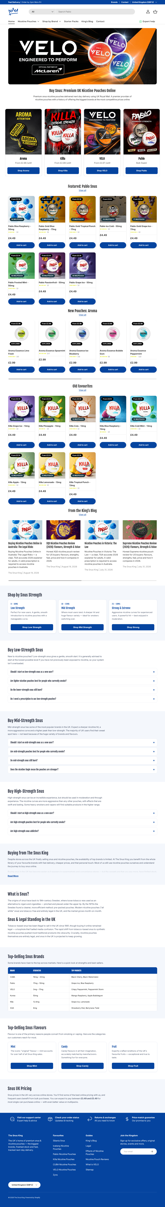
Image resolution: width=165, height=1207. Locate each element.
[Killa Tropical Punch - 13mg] (82, 465)
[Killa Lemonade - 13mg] (52, 465)
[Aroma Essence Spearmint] (52, 333)
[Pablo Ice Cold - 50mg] (113, 209)
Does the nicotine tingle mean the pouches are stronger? (34, 769)
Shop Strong (133, 627)
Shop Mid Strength (82, 627)
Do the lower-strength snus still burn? (26, 689)
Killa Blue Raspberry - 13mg (110, 427)
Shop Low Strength (31, 627)
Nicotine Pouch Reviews (97, 1159)
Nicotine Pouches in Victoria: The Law (101, 545)
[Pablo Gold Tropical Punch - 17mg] (82, 209)
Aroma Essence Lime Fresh (18, 352)
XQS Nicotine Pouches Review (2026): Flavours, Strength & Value (63, 545)
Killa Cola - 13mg (77, 426)
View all (82, 190)
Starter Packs (71, 21)
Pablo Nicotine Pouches (64, 1154)
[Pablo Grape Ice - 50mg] (82, 265)
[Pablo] (141, 131)
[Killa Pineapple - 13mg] (52, 409)
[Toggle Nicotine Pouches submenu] (38, 21)
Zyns (55, 1174)
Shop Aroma (23, 170)
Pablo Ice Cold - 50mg (111, 226)
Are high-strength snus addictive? (24, 831)
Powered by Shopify (32, 1197)
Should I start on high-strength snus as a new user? (32, 813)
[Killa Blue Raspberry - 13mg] (113, 409)
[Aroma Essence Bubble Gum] (113, 333)
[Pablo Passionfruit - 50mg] (52, 265)
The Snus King (19, 1197)
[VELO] (102, 131)
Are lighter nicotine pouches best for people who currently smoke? (38, 681)
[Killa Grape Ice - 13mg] (21, 409)
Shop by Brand (50, 21)
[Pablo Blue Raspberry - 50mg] (21, 209)
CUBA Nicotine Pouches (64, 1164)
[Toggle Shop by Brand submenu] (59, 21)
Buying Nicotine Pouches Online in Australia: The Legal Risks (25, 545)
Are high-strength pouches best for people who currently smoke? (37, 822)
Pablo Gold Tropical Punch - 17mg (82, 228)
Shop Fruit (133, 1066)
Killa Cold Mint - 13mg (141, 426)
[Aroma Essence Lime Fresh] (21, 333)
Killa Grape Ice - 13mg (19, 426)
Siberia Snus (59, 1140)
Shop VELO (102, 170)
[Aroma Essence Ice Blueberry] (82, 333)
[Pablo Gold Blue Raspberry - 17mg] (52, 209)
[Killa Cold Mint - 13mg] (143, 409)
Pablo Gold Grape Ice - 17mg (141, 228)
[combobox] (82, 11)
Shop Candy (82, 1066)
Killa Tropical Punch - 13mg (79, 484)
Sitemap (90, 1169)
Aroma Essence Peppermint (138, 352)
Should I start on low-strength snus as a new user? (31, 671)
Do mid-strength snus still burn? (24, 760)
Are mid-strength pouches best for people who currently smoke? (37, 751)
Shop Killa (63, 170)
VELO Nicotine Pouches (64, 1169)
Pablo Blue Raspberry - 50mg (19, 228)
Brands (114, 2)
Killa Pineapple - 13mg (49, 426)
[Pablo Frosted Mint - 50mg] (21, 265)
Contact (124, 2)
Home (11, 21)
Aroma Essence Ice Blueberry (78, 352)
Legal (88, 1146)
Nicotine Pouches (27, 21)
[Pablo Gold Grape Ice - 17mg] (143, 209)
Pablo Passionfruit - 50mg (52, 282)
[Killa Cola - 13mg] (82, 409)
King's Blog (87, 21)
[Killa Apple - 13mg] (21, 465)
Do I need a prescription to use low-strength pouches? (33, 698)
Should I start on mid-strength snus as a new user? (32, 742)
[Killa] (63, 131)
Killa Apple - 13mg (17, 482)
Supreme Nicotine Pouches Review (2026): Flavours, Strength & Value (140, 545)
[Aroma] (23, 131)
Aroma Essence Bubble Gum (111, 352)
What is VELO (92, 1164)
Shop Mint (32, 1066)
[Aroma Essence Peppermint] (143, 333)
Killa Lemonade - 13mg (50, 482)
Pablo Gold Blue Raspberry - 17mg (47, 228)
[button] (155, 11)
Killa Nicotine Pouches (63, 1159)
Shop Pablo (141, 170)
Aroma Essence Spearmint (52, 350)
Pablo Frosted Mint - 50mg (18, 284)
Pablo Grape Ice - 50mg (81, 282)
